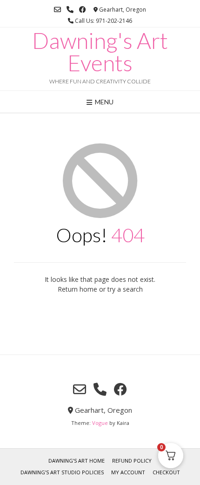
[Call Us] (70, 9)
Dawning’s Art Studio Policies (62, 472)
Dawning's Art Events (100, 51)
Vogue (100, 422)
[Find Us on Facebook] (82, 9)
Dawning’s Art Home (76, 460)
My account (128, 472)
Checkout (166, 472)
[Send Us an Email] (57, 9)
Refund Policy (132, 460)
